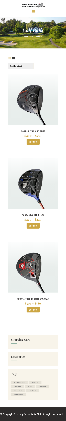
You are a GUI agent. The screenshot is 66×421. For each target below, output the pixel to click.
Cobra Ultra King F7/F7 (33, 131)
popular (42, 386)
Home (26, 37)
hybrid (35, 382)
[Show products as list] (13, 58)
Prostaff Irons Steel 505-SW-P (33, 299)
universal (18, 394)
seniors (32, 390)
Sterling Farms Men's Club (27, 414)
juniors (17, 386)
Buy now (33, 141)
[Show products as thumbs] (9, 58)
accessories (20, 382)
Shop (31, 37)
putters (18, 390)
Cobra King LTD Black (33, 215)
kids (30, 386)
